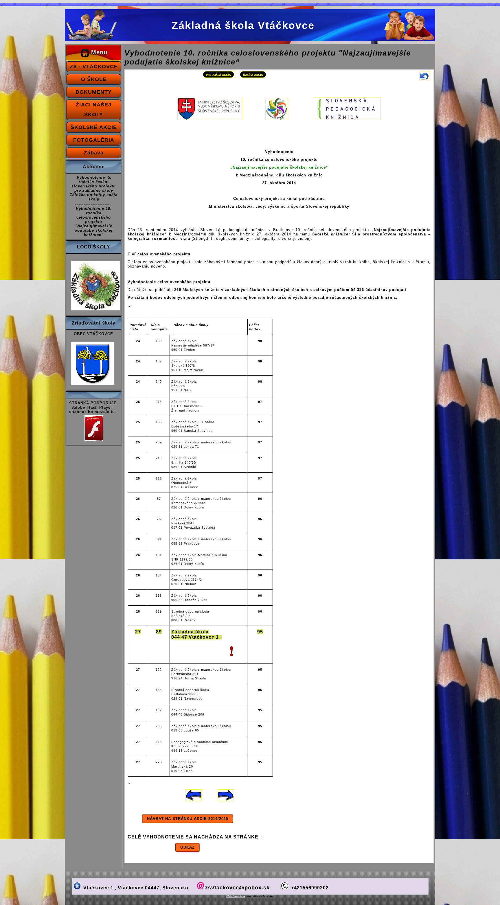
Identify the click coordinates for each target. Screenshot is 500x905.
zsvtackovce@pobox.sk (237, 888)
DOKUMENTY (94, 92)
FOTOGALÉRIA (93, 140)
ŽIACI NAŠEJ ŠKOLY (93, 109)
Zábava (94, 153)
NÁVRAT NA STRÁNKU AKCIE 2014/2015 (187, 818)
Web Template (235, 896)
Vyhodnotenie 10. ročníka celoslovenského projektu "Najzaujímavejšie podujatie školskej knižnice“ (94, 222)
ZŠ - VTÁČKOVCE (94, 66)
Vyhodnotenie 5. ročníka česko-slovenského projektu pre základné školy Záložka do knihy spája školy (93, 188)
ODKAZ (187, 847)
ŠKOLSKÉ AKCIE (94, 127)
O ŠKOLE (93, 79)
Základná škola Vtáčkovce (243, 25)
